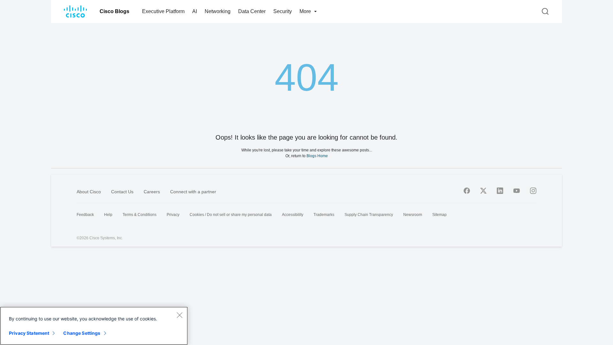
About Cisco (89, 191)
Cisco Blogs (114, 11)
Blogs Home (317, 156)
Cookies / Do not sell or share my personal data (231, 214)
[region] (94, 326)
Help (108, 214)
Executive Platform (163, 11)
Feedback (85, 214)
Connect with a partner (193, 191)
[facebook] (467, 191)
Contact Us (122, 191)
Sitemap (439, 214)
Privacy (173, 214)
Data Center (252, 11)
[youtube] (516, 191)
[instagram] (533, 191)
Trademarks (324, 214)
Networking (218, 11)
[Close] (179, 315)
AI (194, 11)
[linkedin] (500, 191)
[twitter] (483, 191)
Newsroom (412, 214)
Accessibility (292, 214)
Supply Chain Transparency (368, 214)
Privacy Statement (29, 333)
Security (282, 11)
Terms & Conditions (139, 214)
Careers (152, 191)
